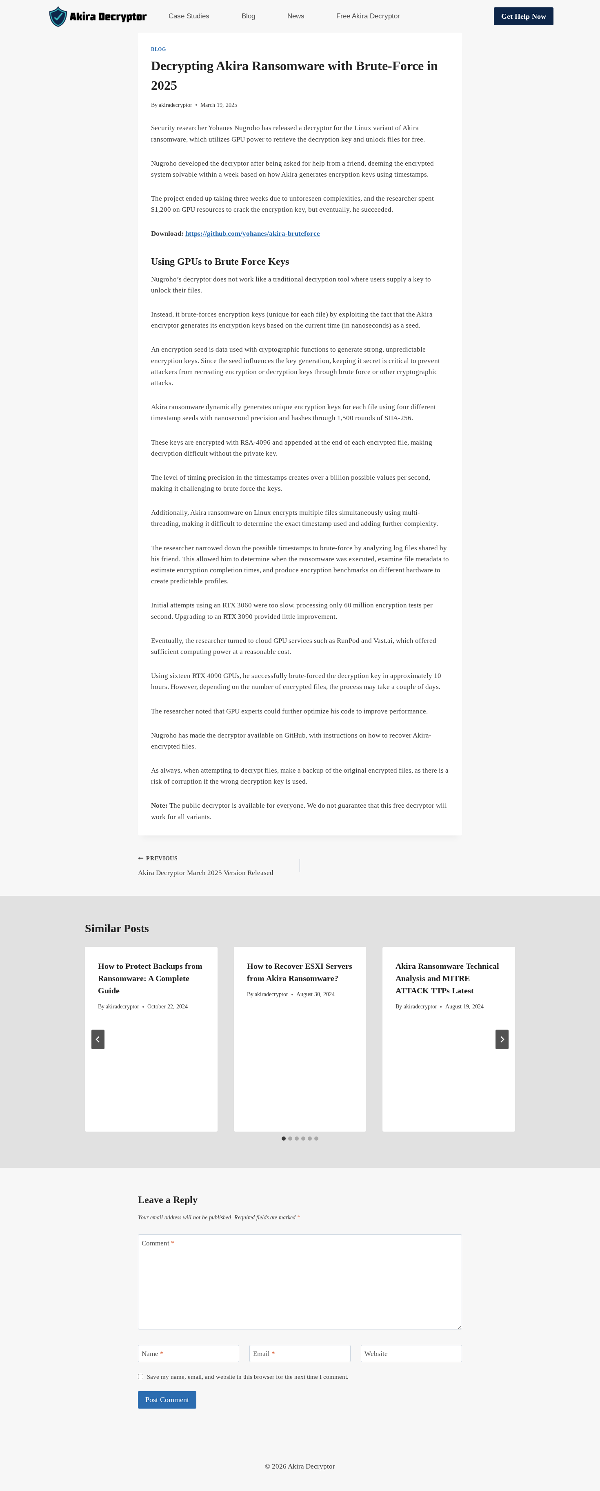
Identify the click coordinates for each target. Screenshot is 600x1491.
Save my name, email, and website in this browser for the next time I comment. (248, 1376)
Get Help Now (523, 16)
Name (153, 1354)
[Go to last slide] (97, 1039)
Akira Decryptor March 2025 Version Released (205, 866)
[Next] (502, 1039)
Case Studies (189, 16)
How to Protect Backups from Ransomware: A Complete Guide (150, 978)
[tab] (284, 1139)
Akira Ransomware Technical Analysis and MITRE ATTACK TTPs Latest (447, 978)
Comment (158, 1243)
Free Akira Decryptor (368, 16)
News (295, 16)
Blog (248, 16)
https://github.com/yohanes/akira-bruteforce (252, 233)
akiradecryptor (175, 105)
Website (376, 1354)
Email (264, 1354)
